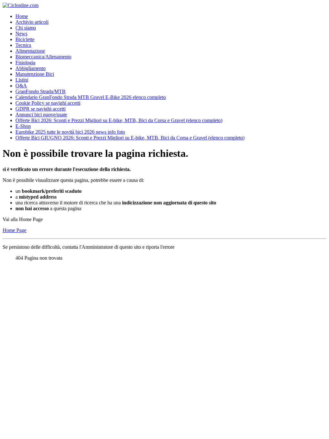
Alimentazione (30, 51)
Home (21, 16)
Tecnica (23, 45)
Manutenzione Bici (34, 74)
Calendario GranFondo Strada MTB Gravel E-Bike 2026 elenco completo (90, 97)
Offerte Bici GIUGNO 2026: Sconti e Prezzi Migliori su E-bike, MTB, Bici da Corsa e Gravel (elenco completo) (130, 137)
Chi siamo (25, 28)
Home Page (14, 230)
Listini (21, 80)
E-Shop (23, 126)
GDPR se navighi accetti (40, 109)
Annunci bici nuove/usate (41, 114)
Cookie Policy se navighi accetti (47, 103)
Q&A (21, 85)
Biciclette (24, 39)
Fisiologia (25, 62)
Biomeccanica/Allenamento (43, 56)
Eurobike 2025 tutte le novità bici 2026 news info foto (70, 132)
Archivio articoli (32, 22)
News (21, 33)
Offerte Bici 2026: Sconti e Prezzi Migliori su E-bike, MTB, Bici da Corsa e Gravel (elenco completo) (118, 120)
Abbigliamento (30, 68)
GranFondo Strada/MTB (40, 91)
